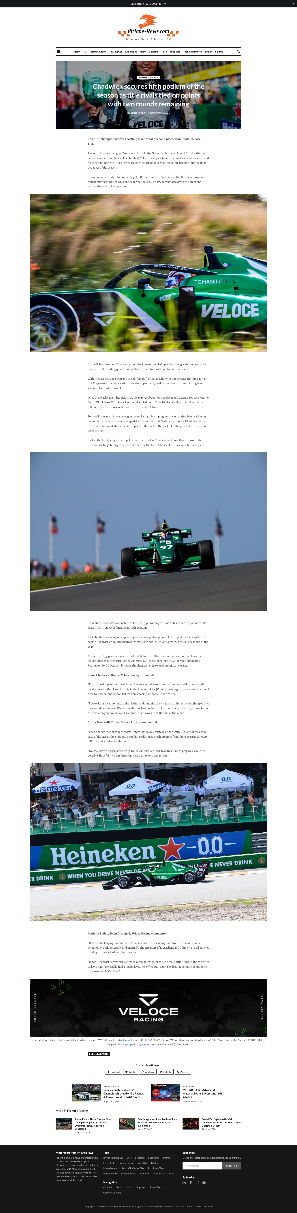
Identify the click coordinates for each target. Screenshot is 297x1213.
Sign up (219, 51)
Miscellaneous (111, 1168)
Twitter (132, 1071)
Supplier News (128, 1173)
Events (166, 1157)
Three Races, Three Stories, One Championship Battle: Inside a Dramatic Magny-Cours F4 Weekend (93, 1124)
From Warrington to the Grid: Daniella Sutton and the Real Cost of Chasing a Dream (221, 1122)
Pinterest (184, 1071)
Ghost (169, 1206)
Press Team (156, 1187)
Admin (129, 1187)
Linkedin (167, 1071)
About (119, 1187)
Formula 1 (108, 1162)
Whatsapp (150, 1071)
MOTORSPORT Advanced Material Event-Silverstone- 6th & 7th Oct (203, 1093)
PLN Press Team (156, 1168)
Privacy (179, 1206)
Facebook (115, 1071)
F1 (85, 51)
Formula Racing (98, 51)
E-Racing (153, 51)
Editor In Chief (136, 112)
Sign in (208, 51)
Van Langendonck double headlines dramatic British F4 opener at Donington (157, 1122)
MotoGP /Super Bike (133, 1168)
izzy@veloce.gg (123, 1039)
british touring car (113, 1157)
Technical (144, 1173)
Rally (143, 51)
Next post (188, 1086)
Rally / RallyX (110, 1173)
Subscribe (231, 1165)
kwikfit (155, 1162)
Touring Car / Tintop (163, 1173)
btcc (129, 1157)
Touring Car (115, 51)
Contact (107, 1187)
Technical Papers (192, 51)
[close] (293, 3)
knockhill (143, 1162)
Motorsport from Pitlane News (116, 1206)
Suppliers (175, 51)
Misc (164, 51)
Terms (189, 1206)
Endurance (131, 51)
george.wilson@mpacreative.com (142, 1044)
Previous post (111, 1086)
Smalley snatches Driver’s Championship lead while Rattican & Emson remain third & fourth (124, 1093)
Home (77, 51)
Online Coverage (112, 1192)
